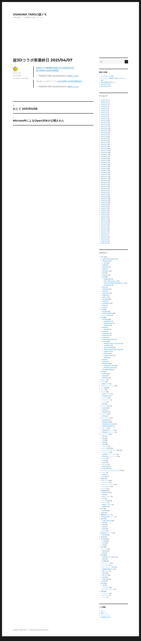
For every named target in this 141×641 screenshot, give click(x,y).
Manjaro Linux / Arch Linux (112, 343)
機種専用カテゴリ (106, 515)
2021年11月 (104, 128)
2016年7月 (104, 237)
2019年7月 (104, 184)
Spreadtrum (106, 303)
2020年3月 (104, 168)
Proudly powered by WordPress (38, 630)
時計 (102, 509)
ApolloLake (107, 279)
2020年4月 (104, 166)
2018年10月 (104, 203)
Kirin (104, 287)
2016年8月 (104, 235)
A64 (105, 263)
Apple (104, 269)
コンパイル (105, 565)
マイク (104, 597)
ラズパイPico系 (106, 315)
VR (103, 545)
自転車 (103, 537)
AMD (104, 265)
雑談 (27, 78)
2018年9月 (104, 205)
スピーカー (105, 595)
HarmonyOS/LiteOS (108, 339)
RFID (104, 525)
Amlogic (105, 267)
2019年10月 (104, 178)
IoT (102, 309)
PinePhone (105, 422)
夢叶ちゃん (105, 571)
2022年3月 (104, 120)
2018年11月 (104, 201)
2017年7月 (104, 227)
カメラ (103, 382)
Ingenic (104, 275)
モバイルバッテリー (108, 589)
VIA (103, 307)
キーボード (105, 482)
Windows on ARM (109, 365)
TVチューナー (106, 496)
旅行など (104, 575)
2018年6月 (104, 211)
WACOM (104, 535)
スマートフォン (105, 418)
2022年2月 (104, 122)
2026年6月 (104, 100)
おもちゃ (103, 380)
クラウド (104, 398)
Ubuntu (106, 353)
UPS (103, 498)
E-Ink (104, 541)
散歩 (103, 573)
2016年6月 (104, 239)
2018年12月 (104, 199)
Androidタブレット (108, 430)
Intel (103, 277)
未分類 (103, 513)
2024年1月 (104, 110)
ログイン (103, 611)
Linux (104, 341)
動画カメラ (105, 384)
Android (104, 319)
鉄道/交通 (105, 579)
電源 (102, 583)
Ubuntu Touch (108, 355)
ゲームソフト (106, 563)
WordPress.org (105, 617)
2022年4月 (104, 118)
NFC (103, 523)
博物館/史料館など (107, 569)
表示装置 (103, 539)
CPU (102, 257)
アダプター (105, 587)
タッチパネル (106, 486)
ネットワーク (104, 434)
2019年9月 (104, 180)
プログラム (104, 464)
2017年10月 (104, 223)
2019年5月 (104, 189)
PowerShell (105, 468)
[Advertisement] (70, 43)
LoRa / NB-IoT (106, 521)
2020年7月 (104, 160)
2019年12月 (104, 174)
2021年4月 (104, 142)
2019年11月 (104, 176)
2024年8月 (104, 106)
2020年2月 (104, 170)
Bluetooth (105, 492)
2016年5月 (104, 241)
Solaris (104, 361)
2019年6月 (104, 187)
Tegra (104, 305)
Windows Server (109, 368)
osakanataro (17, 73)
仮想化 (103, 478)
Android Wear (108, 323)
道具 (102, 547)
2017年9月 (104, 225)
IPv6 (103, 436)
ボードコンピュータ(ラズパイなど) (111, 470)
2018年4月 (104, 215)
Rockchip (105, 299)
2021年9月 (104, 132)
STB (102, 372)
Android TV (107, 321)
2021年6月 (104, 138)
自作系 (104, 462)
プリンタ (104, 502)
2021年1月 (104, 148)
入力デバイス (104, 480)
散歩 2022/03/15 (106, 86)
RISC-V (104, 297)
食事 (103, 581)
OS (101, 317)
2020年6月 (104, 162)
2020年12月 (104, 150)
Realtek (104, 295)
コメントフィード (106, 615)
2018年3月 (104, 217)
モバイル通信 (106, 448)
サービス (103, 392)
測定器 (104, 551)
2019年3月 (104, 193)
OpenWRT (107, 345)
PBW (103, 559)
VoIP (103, 440)
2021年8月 (104, 134)
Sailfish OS (107, 351)
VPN (103, 442)
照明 (103, 553)
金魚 (103, 577)
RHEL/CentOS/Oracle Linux (112, 349)
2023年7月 (104, 112)
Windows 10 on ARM (108, 424)
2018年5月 (104, 213)
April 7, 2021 (73, 76)
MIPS (104, 291)
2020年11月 (104, 152)
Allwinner (105, 261)
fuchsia (104, 337)
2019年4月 (104, 191)
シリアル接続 (106, 500)
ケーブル (104, 549)
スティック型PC (105, 406)
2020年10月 (104, 154)
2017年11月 (104, 221)
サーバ (103, 390)
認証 (103, 404)
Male (103, 474)
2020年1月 (104, 172)
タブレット (104, 428)
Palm (104, 359)
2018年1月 (104, 219)
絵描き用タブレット (106, 533)
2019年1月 (104, 197)
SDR (103, 527)
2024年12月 (104, 102)
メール (104, 402)
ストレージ (104, 414)
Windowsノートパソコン (109, 456)
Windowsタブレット (108, 432)
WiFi (103, 444)
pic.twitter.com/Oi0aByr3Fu (70, 81)
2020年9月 (104, 156)
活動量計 (104, 506)
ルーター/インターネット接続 (110, 450)
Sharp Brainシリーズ (108, 517)
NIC (103, 438)
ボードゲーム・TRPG (108, 567)
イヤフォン (105, 593)
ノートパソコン (105, 452)
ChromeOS (105, 333)
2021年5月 (104, 140)
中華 (103, 460)
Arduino (104, 311)
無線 (102, 519)
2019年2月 (104, 195)
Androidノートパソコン (109, 454)
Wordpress (105, 396)
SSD (103, 416)
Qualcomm (105, 293)
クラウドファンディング (108, 386)
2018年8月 (104, 207)
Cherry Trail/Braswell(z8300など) (114, 283)
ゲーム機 (103, 388)
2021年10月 (104, 130)
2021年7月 (104, 136)
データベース (106, 400)
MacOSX (106, 329)
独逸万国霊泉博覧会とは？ (108, 82)
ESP (103, 273)
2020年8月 (104, 158)
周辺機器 (103, 490)
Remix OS (107, 325)
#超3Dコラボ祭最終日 (45, 68)
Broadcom (105, 271)
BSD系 (104, 331)
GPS (103, 494)
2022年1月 (104, 124)
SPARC (104, 301)
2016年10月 (104, 233)
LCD (103, 543)
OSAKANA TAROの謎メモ (30, 14)
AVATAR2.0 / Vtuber (19, 78)
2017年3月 (104, 229)
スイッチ (104, 446)
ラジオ (104, 531)
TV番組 (104, 561)
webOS (106, 357)
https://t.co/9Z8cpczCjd (64, 68)
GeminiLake (107, 285)
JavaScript (105, 466)
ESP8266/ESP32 (107, 313)
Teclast (104, 476)
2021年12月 (104, 126)
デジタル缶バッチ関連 (107, 76)
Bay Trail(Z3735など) (110, 281)
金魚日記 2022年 (105, 84)
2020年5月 (104, 164)
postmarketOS (108, 347)
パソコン (103, 458)
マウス (104, 488)
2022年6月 (104, 116)
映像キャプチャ (106, 504)
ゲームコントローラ (108, 484)
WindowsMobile (107, 370)
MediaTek (105, 289)
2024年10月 (104, 104)
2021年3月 (104, 144)
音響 (102, 591)
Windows (105, 363)
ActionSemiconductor (109, 259)
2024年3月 (104, 108)
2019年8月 (104, 182)
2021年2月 (104, 146)
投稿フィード (104, 613)
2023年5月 (104, 114)
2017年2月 (104, 231)
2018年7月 (104, 209)
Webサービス (106, 394)
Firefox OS (105, 335)
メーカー (103, 472)
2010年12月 (104, 243)
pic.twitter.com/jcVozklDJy (47, 70)
